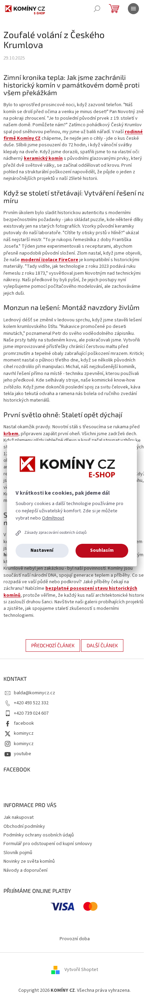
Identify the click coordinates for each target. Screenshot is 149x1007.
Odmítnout (53, 518)
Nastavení (41, 550)
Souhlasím (102, 550)
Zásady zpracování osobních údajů (55, 532)
